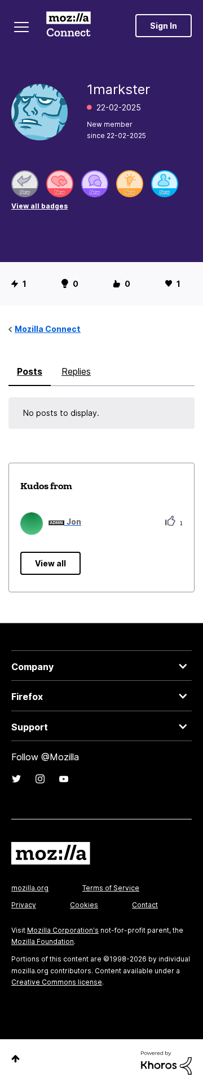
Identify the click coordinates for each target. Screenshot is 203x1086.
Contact (145, 905)
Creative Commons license (56, 982)
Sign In (163, 25)
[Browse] (21, 27)
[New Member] (164, 183)
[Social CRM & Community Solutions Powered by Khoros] (166, 1062)
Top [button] (15, 1059)
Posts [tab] (29, 371)
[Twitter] (16, 779)
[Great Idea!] (129, 183)
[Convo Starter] (94, 183)
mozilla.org (29, 888)
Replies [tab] (76, 371)
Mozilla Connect (68, 25)
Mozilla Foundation (42, 941)
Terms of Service (110, 888)
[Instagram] (40, 779)
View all (50, 563)
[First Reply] (24, 183)
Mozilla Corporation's (63, 930)
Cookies (84, 905)
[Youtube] (64, 779)
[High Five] (59, 183)
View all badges (39, 206)
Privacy (23, 905)
